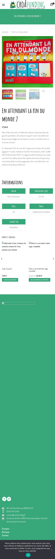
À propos (5, 528)
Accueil (5, 32)
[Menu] (3, 4)
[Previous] (6, 62)
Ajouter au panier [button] (10, 280)
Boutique (5, 532)
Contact (5, 535)
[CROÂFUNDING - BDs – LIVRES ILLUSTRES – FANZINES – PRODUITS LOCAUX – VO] (27, 4)
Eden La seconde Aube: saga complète (38, 270)
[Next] (49, 62)
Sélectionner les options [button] (39, 280)
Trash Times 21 (7, 269)
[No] (52, 550)
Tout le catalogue (20, 32)
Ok (28, 555)
